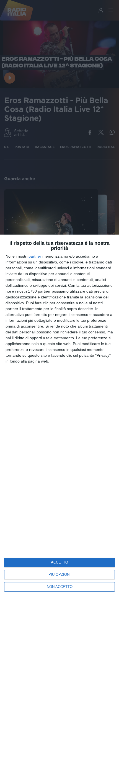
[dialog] (59, 508)
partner (35, 256)
